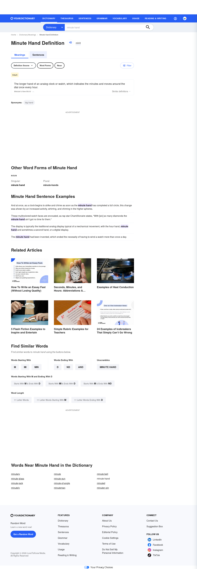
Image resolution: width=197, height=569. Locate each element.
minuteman (59, 487)
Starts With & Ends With (27, 383)
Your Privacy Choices (102, 567)
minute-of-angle (62, 483)
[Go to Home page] (23, 18)
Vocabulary (63, 543)
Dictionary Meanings (27, 35)
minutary (15, 474)
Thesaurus (63, 526)
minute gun (59, 478)
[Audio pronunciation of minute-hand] (70, 42)
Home (13, 35)
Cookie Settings (110, 537)
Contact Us (152, 520)
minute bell (102, 474)
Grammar (62, 537)
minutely (15, 487)
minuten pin (103, 487)
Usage (61, 549)
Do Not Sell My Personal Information (112, 551)
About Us (107, 520)
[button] (175, 18)
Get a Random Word (23, 534)
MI (25, 367)
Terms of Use (109, 543)
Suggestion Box (155, 526)
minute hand (108, 367)
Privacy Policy (109, 526)
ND (68, 367)
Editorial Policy (110, 532)
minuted (101, 483)
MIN (36, 367)
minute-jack (17, 483)
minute (57, 474)
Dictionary (51, 27)
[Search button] (149, 27)
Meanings (19, 54)
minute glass (17, 478)
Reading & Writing (67, 555)
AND (80, 367)
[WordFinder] (184, 18)
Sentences (38, 54)
